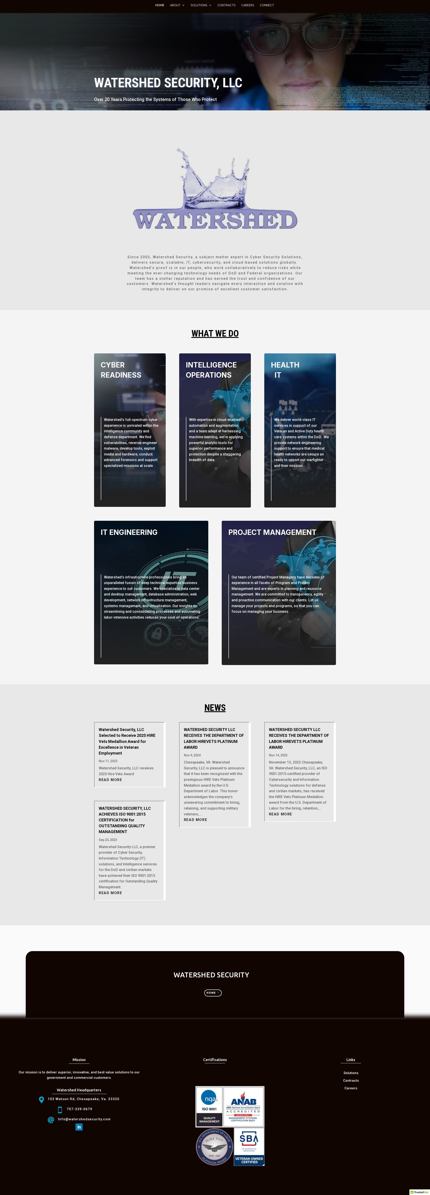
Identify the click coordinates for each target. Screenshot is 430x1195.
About (175, 5)
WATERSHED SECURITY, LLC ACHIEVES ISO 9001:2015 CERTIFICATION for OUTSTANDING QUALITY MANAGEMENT (125, 820)
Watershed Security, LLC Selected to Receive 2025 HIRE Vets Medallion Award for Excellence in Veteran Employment (127, 741)
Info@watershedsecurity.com (84, 1119)
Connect (267, 5)
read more (110, 780)
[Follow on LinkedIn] (79, 1127)
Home (159, 5)
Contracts (226, 5)
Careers (247, 5)
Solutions (199, 5)
